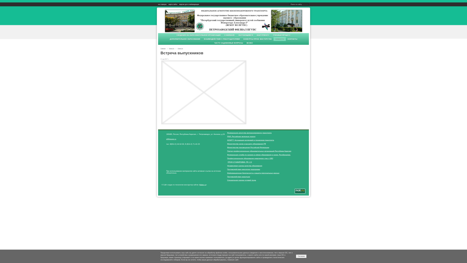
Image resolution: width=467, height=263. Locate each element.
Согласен (301, 256)
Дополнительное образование (185, 39)
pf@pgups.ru (171, 139)
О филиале (229, 35)
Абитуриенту (263, 35)
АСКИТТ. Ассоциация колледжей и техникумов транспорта (250, 140)
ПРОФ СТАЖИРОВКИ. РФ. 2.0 (240, 162)
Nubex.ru (203, 185)
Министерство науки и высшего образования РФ (246, 144)
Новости (279, 39)
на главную (162, 4)
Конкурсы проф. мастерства (257, 39)
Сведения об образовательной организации (198, 35)
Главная (163, 48)
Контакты (292, 39)
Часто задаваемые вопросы (228, 43)
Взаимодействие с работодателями (222, 39)
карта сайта (173, 4)
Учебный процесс (282, 35)
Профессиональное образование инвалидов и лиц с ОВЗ (250, 158)
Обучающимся (245, 35)
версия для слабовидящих (189, 4)
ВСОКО (250, 43)
